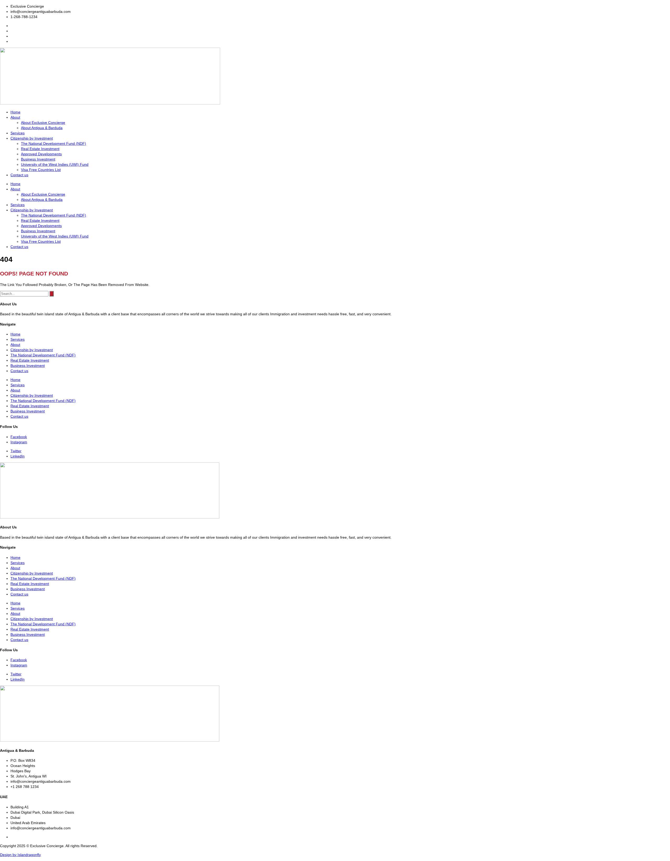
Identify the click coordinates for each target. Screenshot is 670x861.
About (15, 117)
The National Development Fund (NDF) (53, 143)
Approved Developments (41, 154)
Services (17, 133)
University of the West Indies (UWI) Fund (54, 164)
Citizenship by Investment (31, 138)
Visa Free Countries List (41, 170)
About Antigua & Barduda (42, 128)
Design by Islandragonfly (20, 855)
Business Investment (38, 159)
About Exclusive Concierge (43, 122)
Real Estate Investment (40, 149)
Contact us (19, 175)
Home (15, 112)
